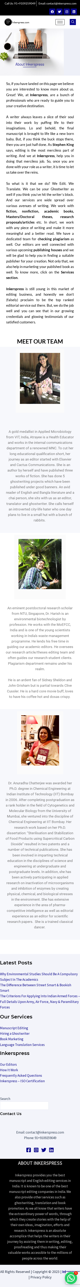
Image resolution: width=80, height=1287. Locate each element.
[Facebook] (52, 12)
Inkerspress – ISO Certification (22, 1081)
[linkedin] (51, 1150)
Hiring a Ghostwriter (15, 1033)
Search (5, 1098)
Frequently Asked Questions (21, 1075)
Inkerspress (71, 1271)
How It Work (9, 1070)
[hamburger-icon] (60, 22)
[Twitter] (59, 12)
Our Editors (8, 1064)
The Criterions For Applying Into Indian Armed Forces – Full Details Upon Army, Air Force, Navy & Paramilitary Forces (40, 1001)
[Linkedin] (74, 12)
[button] (73, 22)
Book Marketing (11, 1039)
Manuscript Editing (14, 1028)
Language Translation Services (22, 1044)
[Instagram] (67, 12)
